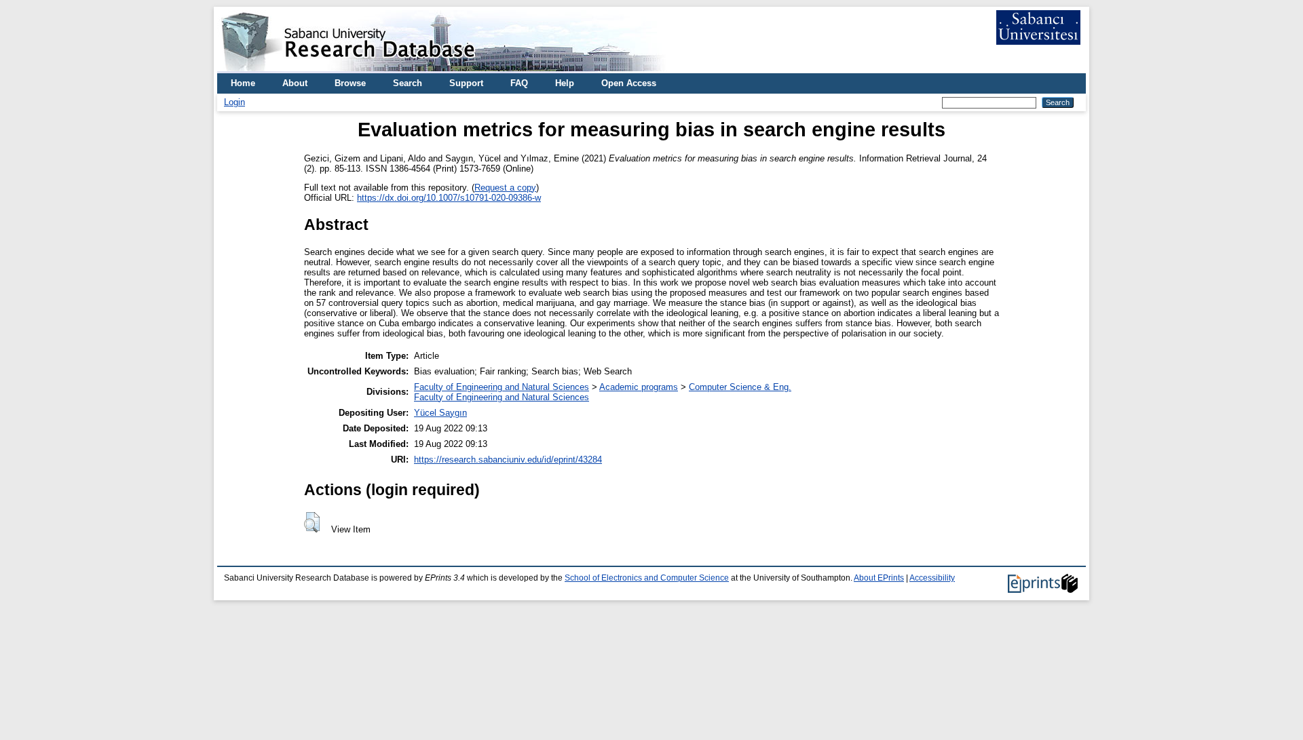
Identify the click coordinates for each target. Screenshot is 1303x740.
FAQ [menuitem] (519, 83)
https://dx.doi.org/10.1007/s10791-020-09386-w (449, 198)
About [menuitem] (294, 83)
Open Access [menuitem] (628, 83)
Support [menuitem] (466, 83)
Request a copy (505, 187)
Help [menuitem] (564, 83)
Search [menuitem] (407, 83)
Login (234, 102)
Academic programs (638, 387)
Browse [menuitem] (350, 83)
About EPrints (879, 578)
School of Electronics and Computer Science (647, 578)
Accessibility (932, 578)
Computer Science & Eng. (740, 387)
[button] (312, 522)
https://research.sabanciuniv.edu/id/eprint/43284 (508, 459)
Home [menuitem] (243, 83)
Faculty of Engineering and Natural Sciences (501, 387)
